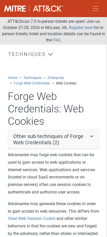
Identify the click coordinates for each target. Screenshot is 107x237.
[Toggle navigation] (95, 8)
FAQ (56, 40)
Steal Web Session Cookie (31, 218)
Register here (80, 27)
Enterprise (56, 78)
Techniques (32, 78)
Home (12, 78)
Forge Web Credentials (32, 83)
